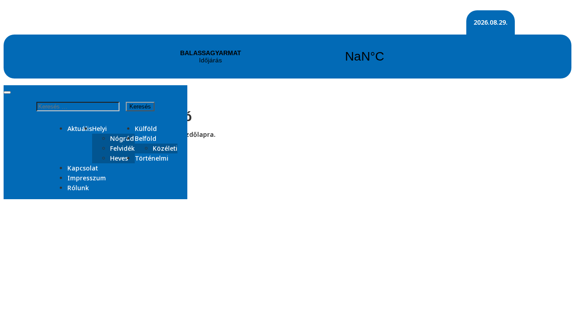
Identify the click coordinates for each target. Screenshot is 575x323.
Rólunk (78, 187)
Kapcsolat (82, 168)
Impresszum (86, 178)
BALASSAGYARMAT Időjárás (287, 57)
